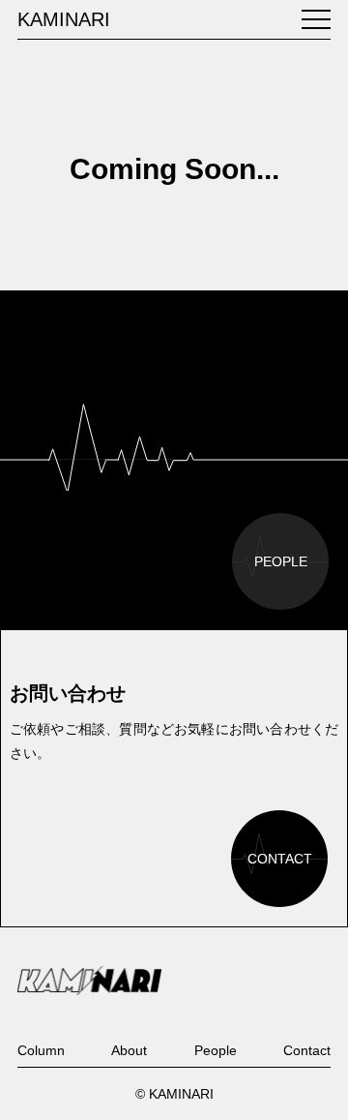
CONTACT (279, 858)
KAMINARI (63, 19)
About (129, 1050)
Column (41, 1050)
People (215, 1050)
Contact (307, 1050)
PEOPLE (280, 561)
